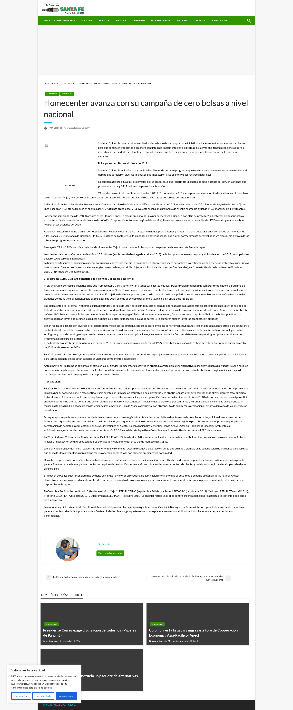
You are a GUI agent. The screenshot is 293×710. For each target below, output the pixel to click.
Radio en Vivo (220, 20)
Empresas (67, 94)
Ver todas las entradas (110, 553)
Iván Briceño (56, 127)
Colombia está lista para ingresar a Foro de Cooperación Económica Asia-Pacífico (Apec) (193, 632)
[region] (44, 684)
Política (121, 20)
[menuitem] (59, 20)
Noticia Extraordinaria (59, 20)
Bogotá (104, 20)
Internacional (161, 20)
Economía (69, 84)
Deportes (138, 20)
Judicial (200, 20)
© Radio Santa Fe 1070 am (60, 705)
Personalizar (21, 695)
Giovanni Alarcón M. (160, 641)
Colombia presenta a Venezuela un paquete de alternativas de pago (90, 678)
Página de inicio (51, 84)
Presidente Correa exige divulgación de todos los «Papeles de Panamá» (89, 632)
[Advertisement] (146, 50)
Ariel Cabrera (50, 641)
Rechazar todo (43, 695)
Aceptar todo (66, 695)
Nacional (87, 20)
